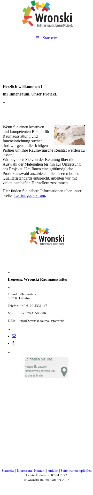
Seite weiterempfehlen (76, 470)
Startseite (8, 470)
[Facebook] (13, 343)
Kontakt (40, 470)
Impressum (25, 470)
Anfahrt (53, 470)
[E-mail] (14, 336)
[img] (46, 14)
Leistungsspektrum (29, 195)
